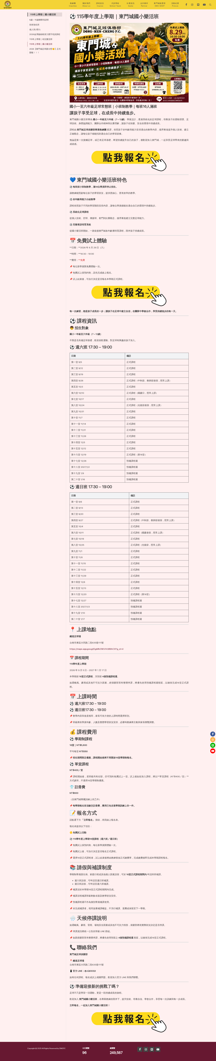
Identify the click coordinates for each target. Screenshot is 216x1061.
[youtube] (204, 4)
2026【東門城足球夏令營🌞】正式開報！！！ (45, 51)
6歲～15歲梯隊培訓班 (39, 20)
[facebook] (186, 4)
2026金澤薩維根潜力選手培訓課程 (44, 34)
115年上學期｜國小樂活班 (40, 44)
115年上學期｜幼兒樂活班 (40, 39)
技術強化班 (34, 25)
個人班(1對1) (34, 29)
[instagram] (192, 4)
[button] (210, 4)
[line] (198, 4)
